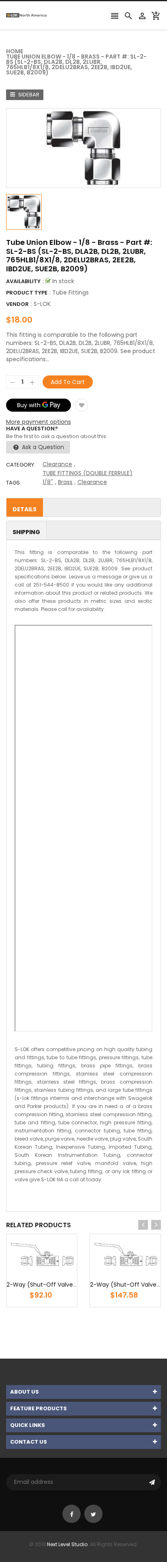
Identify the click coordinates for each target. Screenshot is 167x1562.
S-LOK (42, 304)
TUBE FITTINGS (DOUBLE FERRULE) (88, 473)
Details (24, 509)
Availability (23, 281)
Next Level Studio (67, 1544)
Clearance (57, 464)
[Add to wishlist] (81, 405)
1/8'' (48, 482)
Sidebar (28, 94)
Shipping (26, 532)
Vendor (17, 304)
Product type (26, 293)
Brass (65, 482)
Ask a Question (42, 447)
